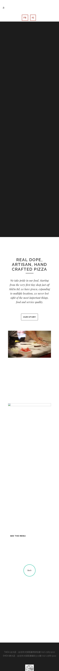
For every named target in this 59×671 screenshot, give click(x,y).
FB (24, 17)
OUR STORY (29, 317)
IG (33, 17)
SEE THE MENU (18, 536)
